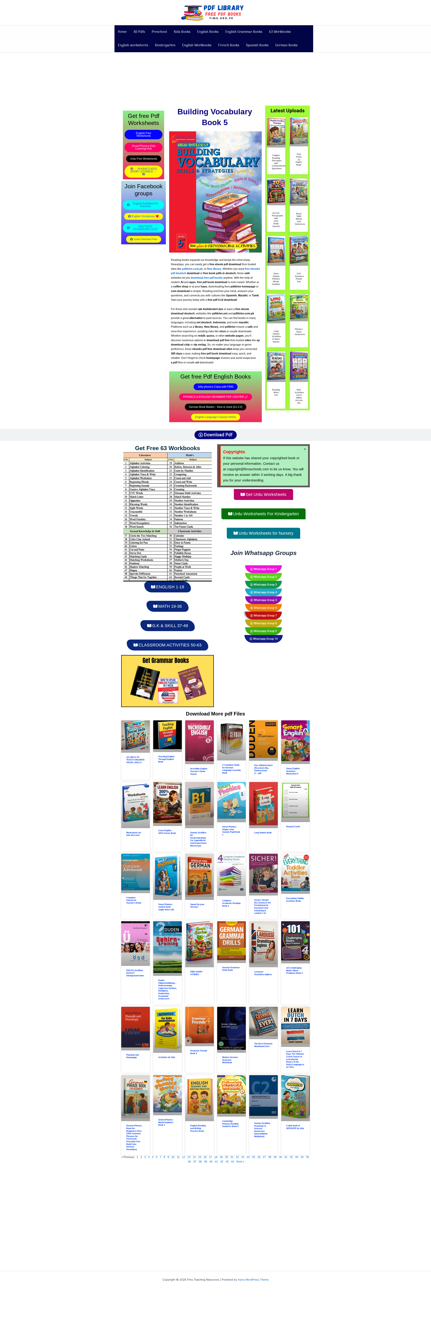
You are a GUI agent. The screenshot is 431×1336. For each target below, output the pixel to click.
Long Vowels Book (263, 833)
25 (253, 1157)
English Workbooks (196, 45)
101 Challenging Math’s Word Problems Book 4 (294, 970)
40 (210, 1161)
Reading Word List (276, 392)
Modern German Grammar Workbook (230, 1060)
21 (232, 1157)
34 (302, 1157)
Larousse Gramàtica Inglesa (263, 973)
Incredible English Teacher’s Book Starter (198, 771)
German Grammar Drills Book (231, 968)
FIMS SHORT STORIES (196, 973)
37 (194, 1161)
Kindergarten (165, 45)
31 (285, 1157)
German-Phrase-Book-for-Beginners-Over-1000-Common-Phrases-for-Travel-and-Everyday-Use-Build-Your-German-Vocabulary (134, 1137)
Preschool (159, 32)
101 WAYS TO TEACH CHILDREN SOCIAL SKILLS (135, 760)
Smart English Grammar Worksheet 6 (293, 771)
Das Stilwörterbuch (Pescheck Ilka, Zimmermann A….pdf (263, 769)
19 (221, 1157)
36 (189, 1161)
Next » (240, 1161)
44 (232, 1161)
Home (122, 32)
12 (183, 1157)
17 (210, 1157)
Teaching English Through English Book (166, 759)
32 (291, 1157)
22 (237, 1157)
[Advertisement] (215, 77)
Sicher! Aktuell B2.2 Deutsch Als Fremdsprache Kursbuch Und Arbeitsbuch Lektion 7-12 (262, 906)
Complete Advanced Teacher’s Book (133, 900)
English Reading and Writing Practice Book (198, 1128)
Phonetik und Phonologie (132, 1056)
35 (307, 1157)
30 (280, 1157)
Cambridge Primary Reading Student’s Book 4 (230, 1124)
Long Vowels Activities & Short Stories (276, 336)
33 (296, 1157)
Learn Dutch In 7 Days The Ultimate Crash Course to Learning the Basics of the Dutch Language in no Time (295, 1059)
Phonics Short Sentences (300, 332)
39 (205, 1161)
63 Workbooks (280, 32)
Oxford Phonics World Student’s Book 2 (165, 1122)
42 (221, 1161)
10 (172, 1157)
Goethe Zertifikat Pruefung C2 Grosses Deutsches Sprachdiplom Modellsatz (262, 1130)
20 (226, 1157)
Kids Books (182, 32)
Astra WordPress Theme (253, 1279)
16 (205, 1157)
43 (227, 1161)
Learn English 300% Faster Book (167, 831)
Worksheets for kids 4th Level (133, 834)
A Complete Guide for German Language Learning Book (231, 769)
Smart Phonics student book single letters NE (166, 907)
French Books (228, 45)
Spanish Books (257, 45)
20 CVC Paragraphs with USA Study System (277, 219)
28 (269, 1157)
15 (199, 1157)
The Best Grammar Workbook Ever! (263, 1045)
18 (215, 1157)
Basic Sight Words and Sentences (300, 219)
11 (178, 1157)
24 (248, 1157)
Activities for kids (166, 1057)
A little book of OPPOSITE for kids (295, 1127)
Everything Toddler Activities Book (295, 899)
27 (264, 1157)
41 (216, 1161)
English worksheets (133, 45)
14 (194, 1157)
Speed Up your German (197, 905)
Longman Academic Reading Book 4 (231, 903)
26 (258, 1157)
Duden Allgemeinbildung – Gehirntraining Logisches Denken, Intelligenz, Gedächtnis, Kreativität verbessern (167, 989)
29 (275, 1157)
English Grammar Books (243, 32)
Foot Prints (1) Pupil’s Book (299, 159)
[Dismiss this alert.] (305, 449)
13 (188, 1157)
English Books (208, 32)
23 (242, 1157)
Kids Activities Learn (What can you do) (299, 396)
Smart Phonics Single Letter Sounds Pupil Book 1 (231, 831)
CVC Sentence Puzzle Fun (299, 277)
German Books (286, 45)
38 (200, 1161)
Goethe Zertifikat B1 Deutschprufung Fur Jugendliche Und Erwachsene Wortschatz (198, 839)
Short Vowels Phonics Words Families (276, 278)
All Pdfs (139, 32)
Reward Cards (293, 826)
